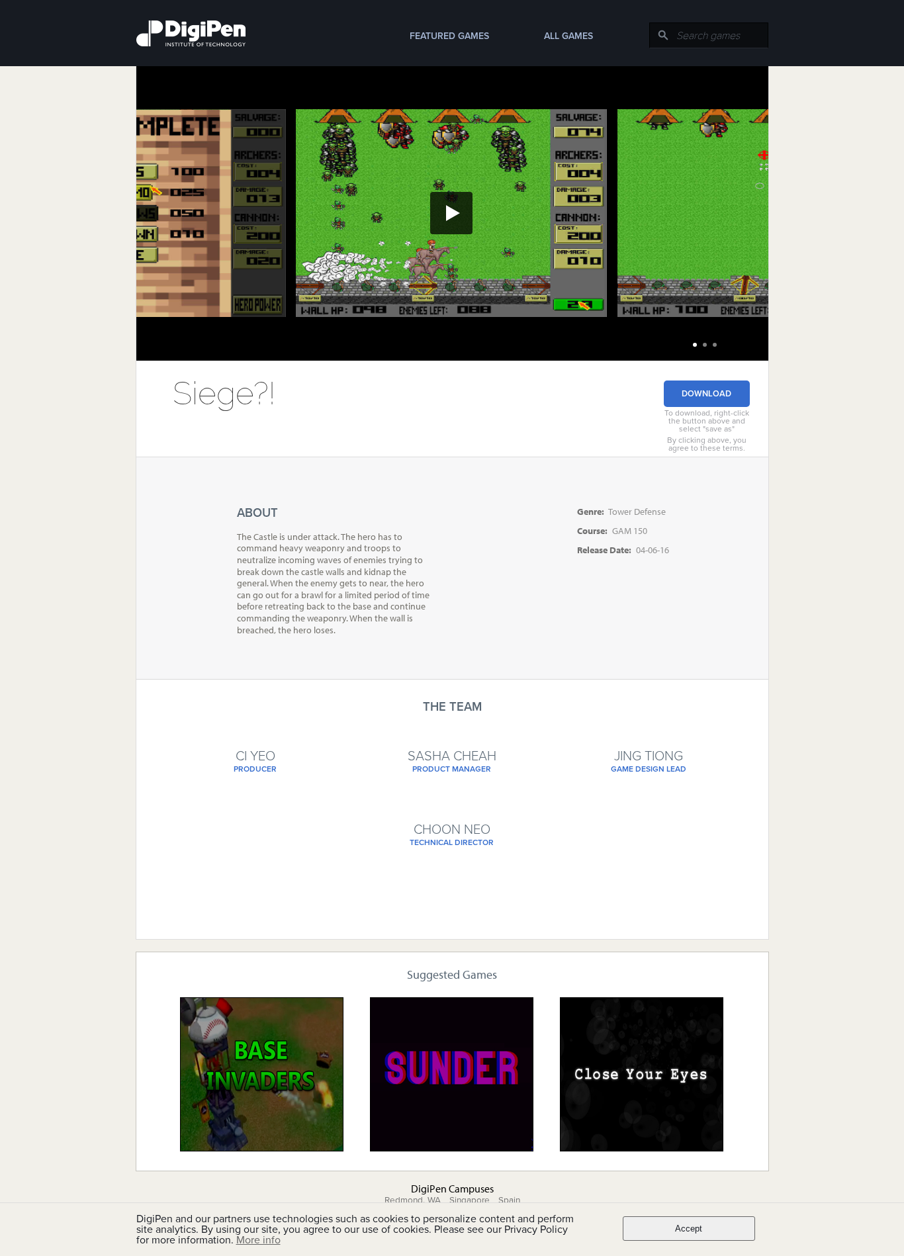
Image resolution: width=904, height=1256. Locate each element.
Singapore (469, 1200)
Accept (688, 1229)
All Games (568, 36)
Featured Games (449, 36)
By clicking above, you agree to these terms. (706, 444)
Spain (509, 1200)
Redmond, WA (412, 1200)
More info (258, 1240)
